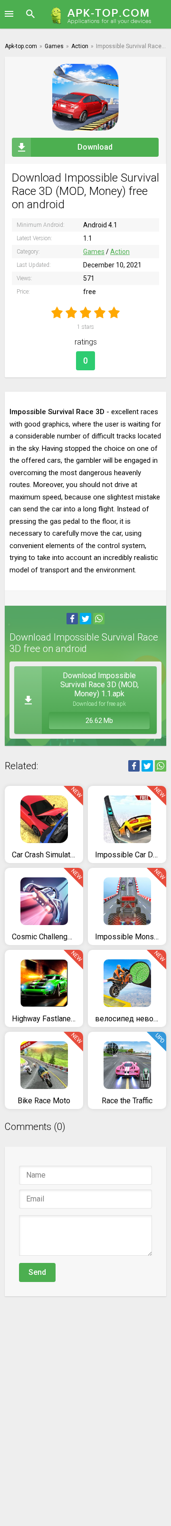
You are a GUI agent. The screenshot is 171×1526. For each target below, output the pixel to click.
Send (37, 1272)
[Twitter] (85, 618)
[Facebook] (72, 618)
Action (120, 251)
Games (93, 251)
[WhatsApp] (98, 618)
